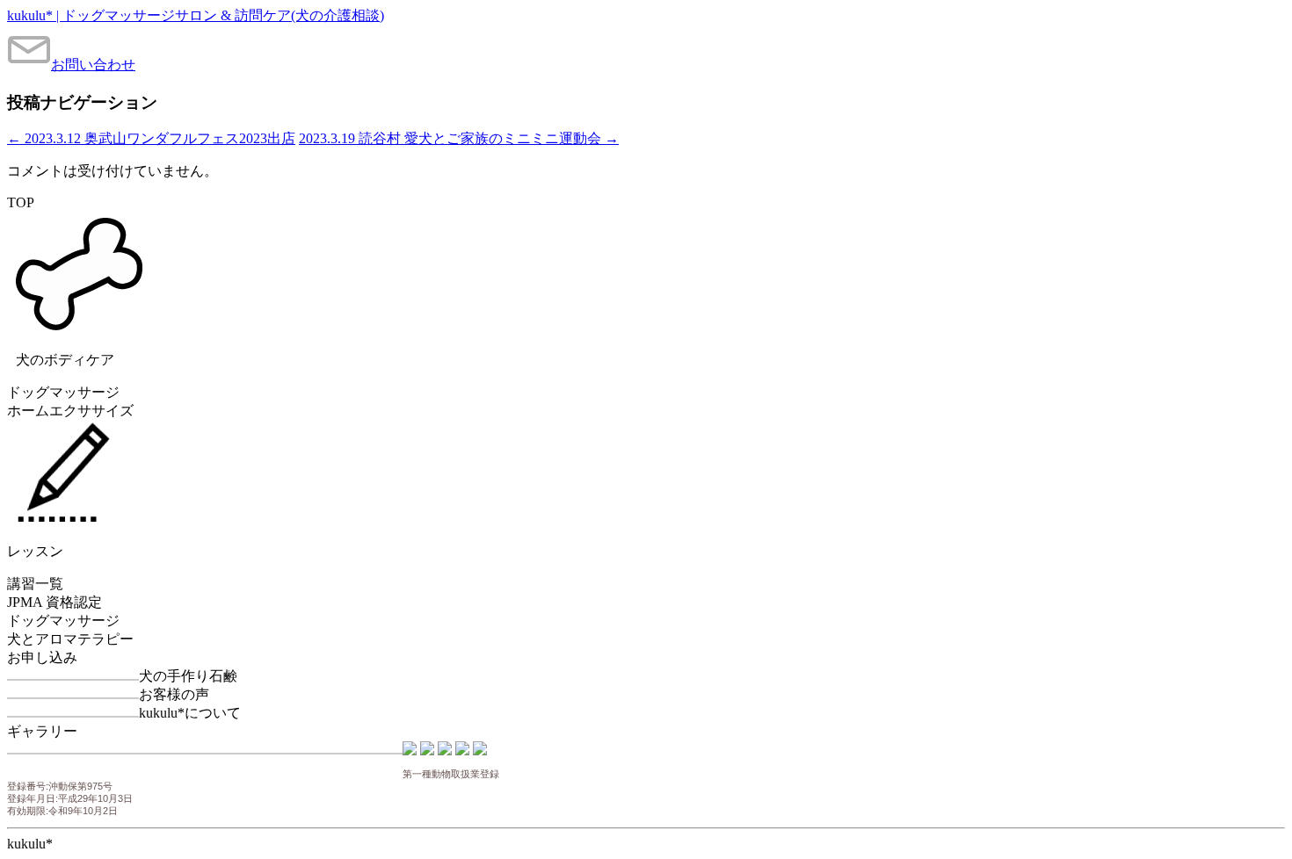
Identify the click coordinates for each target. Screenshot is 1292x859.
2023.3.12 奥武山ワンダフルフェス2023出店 (151, 138)
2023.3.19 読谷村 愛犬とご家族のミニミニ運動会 (459, 138)
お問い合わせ (93, 64)
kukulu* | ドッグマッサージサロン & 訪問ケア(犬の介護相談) (195, 15)
